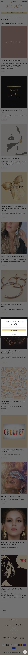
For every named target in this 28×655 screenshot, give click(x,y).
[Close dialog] (26, 319)
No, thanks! (14, 334)
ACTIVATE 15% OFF (14, 330)
